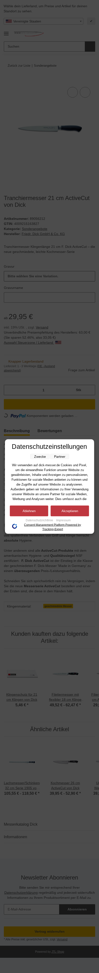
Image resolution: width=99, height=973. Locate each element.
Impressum (63, 520)
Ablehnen (29, 511)
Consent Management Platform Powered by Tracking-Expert (52, 527)
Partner (59, 456)
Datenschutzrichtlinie (40, 520)
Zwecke (40, 456)
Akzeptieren (70, 511)
